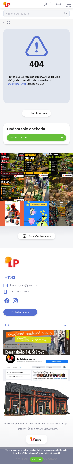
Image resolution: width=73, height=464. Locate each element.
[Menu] (69, 4)
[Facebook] (6, 300)
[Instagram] (15, 300)
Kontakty (21, 428)
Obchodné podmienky (15, 423)
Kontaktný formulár (20, 312)
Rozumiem (36, 459)
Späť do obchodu (39, 113)
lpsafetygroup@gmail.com (24, 285)
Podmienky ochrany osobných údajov (48, 423)
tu (60, 453)
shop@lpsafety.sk (17, 84)
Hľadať (65, 13)
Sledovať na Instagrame (40, 236)
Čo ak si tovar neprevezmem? (42, 428)
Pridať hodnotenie (18, 137)
